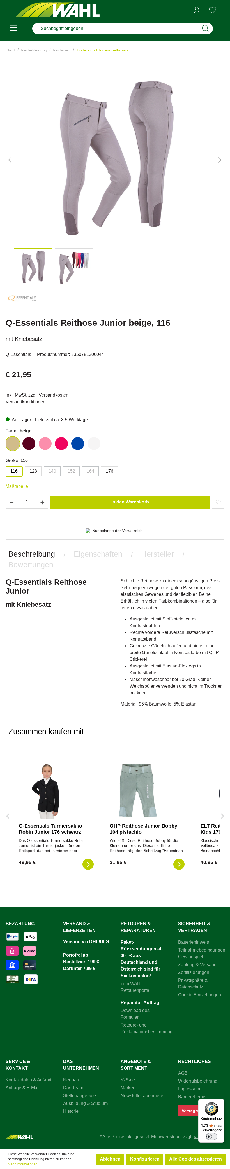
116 (14, 471)
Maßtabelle (17, 486)
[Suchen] (205, 28)
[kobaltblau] (78, 444)
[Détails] (88, 864)
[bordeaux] (29, 444)
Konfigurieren (145, 1159)
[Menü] (13, 28)
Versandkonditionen (25, 401)
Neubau (71, 1079)
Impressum (189, 1088)
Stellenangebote (79, 1095)
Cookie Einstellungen (199, 994)
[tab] (31, 554)
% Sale (128, 1079)
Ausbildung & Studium (85, 1103)
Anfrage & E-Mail (23, 1087)
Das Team (73, 1087)
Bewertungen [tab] (30, 564)
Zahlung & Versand (197, 964)
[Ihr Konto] (197, 10)
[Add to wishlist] (218, 502)
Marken (128, 1087)
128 (33, 471)
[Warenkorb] (222, 10)
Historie (71, 1111)
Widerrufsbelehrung (197, 1081)
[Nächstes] (220, 160)
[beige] (13, 444)
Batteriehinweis (193, 942)
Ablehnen (110, 1159)
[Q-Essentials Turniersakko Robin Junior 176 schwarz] (47, 791)
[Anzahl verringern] (11, 502)
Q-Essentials (18, 354)
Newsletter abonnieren (143, 1095)
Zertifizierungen (193, 972)
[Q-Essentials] (22, 301)
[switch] (211, 1136)
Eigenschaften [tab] (98, 554)
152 (71, 471)
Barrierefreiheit (193, 1096)
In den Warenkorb (130, 502)
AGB (183, 1073)
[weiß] (94, 444)
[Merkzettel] (212, 10)
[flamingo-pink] (45, 444)
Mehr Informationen (23, 1164)
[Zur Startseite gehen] (57, 10)
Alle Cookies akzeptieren (195, 1159)
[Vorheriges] (10, 160)
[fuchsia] (61, 444)
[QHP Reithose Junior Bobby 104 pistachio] (138, 791)
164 (90, 471)
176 (109, 471)
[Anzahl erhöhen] (43, 502)
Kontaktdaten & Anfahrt (28, 1079)
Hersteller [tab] (157, 554)
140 (52, 471)
